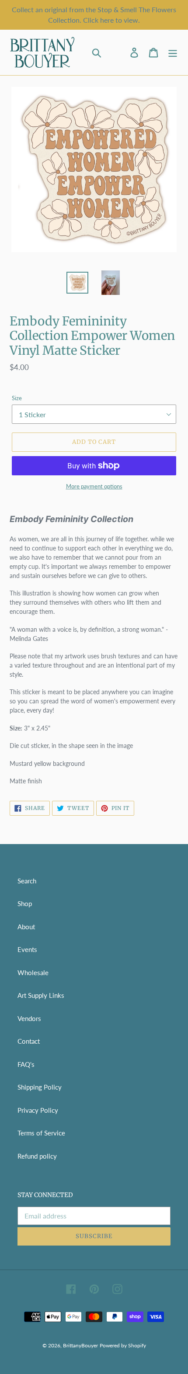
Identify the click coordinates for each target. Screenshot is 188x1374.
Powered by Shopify (123, 1345)
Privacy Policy (37, 1110)
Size (17, 398)
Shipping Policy (39, 1087)
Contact (28, 1041)
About (26, 927)
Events (27, 949)
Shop (24, 903)
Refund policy (37, 1156)
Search (26, 881)
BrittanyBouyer (80, 1345)
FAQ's (26, 1064)
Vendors (29, 1018)
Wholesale (33, 972)
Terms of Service (41, 1133)
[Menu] (172, 52)
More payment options (94, 486)
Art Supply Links (40, 995)
